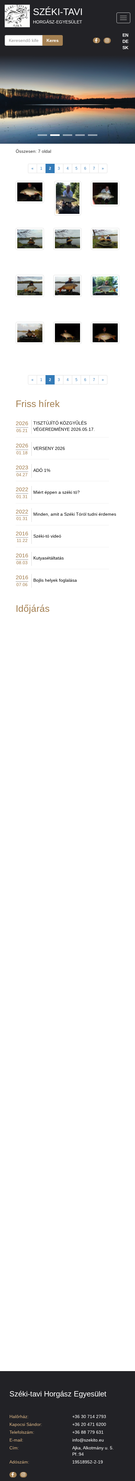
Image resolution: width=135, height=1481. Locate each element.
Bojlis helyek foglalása (55, 580)
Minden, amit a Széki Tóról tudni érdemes (74, 514)
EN (125, 35)
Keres (52, 40)
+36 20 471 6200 (89, 1424)
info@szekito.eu (88, 1439)
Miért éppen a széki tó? (56, 492)
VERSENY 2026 (49, 448)
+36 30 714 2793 (89, 1416)
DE (125, 41)
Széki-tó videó (47, 536)
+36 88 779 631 (88, 1432)
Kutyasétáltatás (48, 557)
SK (125, 47)
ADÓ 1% (41, 470)
